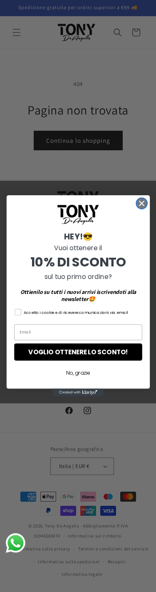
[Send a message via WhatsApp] (15, 543)
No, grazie (78, 373)
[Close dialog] (141, 203)
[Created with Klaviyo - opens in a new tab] (77, 392)
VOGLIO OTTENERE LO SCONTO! (78, 352)
